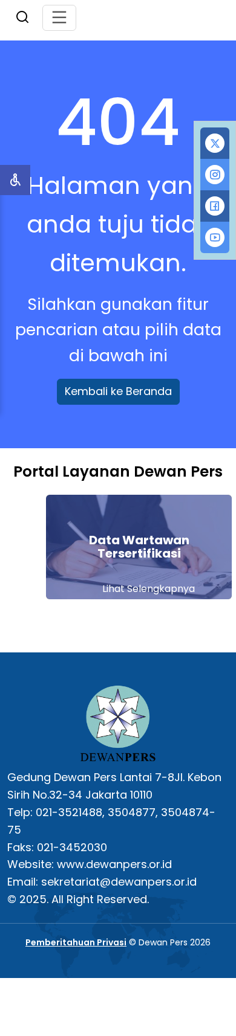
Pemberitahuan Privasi (75, 942)
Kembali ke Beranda (118, 391)
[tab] (214, 143)
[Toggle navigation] (59, 18)
